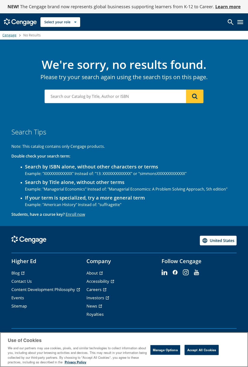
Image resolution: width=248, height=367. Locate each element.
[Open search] (230, 22)
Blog (16, 273)
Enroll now (75, 214)
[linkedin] (164, 272)
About (92, 273)
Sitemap (19, 306)
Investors (95, 297)
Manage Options (165, 350)
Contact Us (21, 281)
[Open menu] (240, 22)
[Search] (194, 96)
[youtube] (196, 272)
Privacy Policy (75, 362)
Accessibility (98, 281)
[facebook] (175, 272)
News (92, 306)
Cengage (9, 35)
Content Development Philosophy (43, 289)
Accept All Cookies (201, 350)
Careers (94, 289)
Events (17, 297)
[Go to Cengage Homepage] (20, 21)
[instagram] (186, 272)
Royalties (95, 314)
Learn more (228, 6)
